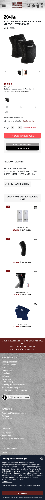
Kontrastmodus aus (21, 397)
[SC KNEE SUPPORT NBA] (22, 283)
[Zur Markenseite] (10, 17)
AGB (4, 367)
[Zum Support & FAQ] (33, 5)
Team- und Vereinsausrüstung (14, 413)
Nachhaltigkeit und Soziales (13, 438)
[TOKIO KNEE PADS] (22, 219)
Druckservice (7, 419)
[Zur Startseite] (17, 5)
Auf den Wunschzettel (23, 144)
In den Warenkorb (22, 135)
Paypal (4, 452)
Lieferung (5, 376)
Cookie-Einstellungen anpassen (14, 390)
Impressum (6, 436)
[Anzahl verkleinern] (12, 127)
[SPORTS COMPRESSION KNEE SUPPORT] (22, 251)
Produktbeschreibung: (15, 168)
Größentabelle (28, 121)
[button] (3, 5)
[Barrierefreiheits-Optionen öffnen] (5, 397)
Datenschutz (7, 370)
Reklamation (7, 379)
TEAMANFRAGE (22, 148)
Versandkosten (24, 91)
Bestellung (6, 373)
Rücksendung (7, 382)
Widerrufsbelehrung (10, 387)
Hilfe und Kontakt (9, 364)
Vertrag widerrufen (9, 362)
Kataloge (5, 416)
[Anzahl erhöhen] (20, 127)
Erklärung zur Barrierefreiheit (13, 384)
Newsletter (6, 433)
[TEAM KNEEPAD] (22, 316)
